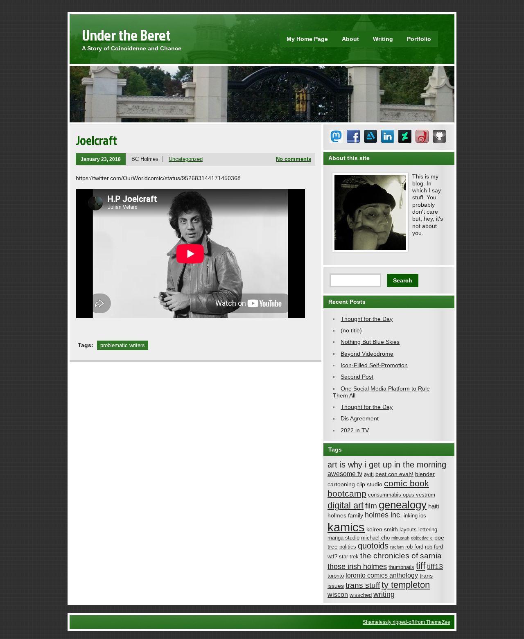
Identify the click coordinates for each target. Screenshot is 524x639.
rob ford (414, 547)
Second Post (357, 376)
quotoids (373, 545)
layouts (408, 530)
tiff (420, 566)
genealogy (403, 504)
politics (347, 547)
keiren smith (382, 529)
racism (397, 546)
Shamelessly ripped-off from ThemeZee (406, 622)
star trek (349, 557)
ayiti (369, 474)
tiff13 (435, 566)
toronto (336, 576)
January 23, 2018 (101, 159)
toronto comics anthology (382, 575)
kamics (346, 527)
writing (384, 594)
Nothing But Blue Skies (370, 342)
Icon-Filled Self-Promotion (374, 365)
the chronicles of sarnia (401, 555)
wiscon (338, 594)
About (350, 39)
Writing (383, 39)
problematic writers (122, 345)
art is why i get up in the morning (387, 464)
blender (425, 474)
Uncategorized (186, 159)
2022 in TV (355, 430)
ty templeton (406, 585)
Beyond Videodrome (367, 353)
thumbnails (401, 567)
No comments (293, 159)
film (371, 505)
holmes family (345, 515)
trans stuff (363, 585)
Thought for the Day (367, 319)
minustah (400, 537)
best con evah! (394, 474)
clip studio (369, 484)
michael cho (375, 538)
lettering (427, 530)
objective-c (422, 537)
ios (422, 516)
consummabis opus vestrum (401, 495)
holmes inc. (383, 515)
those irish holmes (357, 566)
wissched (361, 595)
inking (411, 516)
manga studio (343, 538)
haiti (433, 506)
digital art (346, 505)
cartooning (341, 484)
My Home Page (307, 39)
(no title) (351, 330)
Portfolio (419, 39)
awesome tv (345, 473)
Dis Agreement (360, 418)
